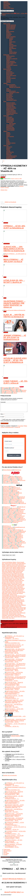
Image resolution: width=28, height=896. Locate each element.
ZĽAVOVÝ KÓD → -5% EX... (12, 689)
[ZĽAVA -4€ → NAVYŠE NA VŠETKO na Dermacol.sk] (14, 310)
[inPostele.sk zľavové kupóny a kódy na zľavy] (14, 522)
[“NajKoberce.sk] (6, 545)
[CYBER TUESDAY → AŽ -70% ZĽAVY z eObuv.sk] (15, 376)
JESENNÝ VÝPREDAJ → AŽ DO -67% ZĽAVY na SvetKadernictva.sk (14, 337)
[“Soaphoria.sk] (22, 542)
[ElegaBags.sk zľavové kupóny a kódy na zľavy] (6, 532)
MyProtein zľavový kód (17, 575)
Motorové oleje (10, 127)
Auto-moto (6, 115)
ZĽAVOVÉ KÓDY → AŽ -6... (12, 666)
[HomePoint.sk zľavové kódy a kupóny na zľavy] (20, 502)
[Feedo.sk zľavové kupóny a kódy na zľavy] (5, 510)
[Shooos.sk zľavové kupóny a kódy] (19, 486)
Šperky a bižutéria (11, 36)
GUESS (11, 44)
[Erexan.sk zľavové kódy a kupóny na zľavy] (12, 502)
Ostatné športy (10, 114)
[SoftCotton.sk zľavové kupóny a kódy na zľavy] (21, 506)
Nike (10, 49)
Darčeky (8, 133)
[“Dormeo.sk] (18, 544)
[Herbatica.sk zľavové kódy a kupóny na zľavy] (6, 503)
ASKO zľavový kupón (11, 566)
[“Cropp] (19, 545)
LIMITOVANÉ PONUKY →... (12, 694)
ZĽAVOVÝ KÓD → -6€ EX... (12, 657)
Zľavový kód (6, 243)
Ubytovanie (9, 146)
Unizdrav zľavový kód (7, 576)
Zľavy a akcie (6, 7)
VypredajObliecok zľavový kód (9, 596)
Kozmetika (9, 34)
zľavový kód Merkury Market (9, 562)
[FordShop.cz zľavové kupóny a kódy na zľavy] (6, 531)
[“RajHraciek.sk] (6, 542)
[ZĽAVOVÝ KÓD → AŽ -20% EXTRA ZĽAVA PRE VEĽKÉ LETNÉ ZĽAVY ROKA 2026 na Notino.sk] (15, 651)
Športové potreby (10, 102)
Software (8, 67)
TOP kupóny (6, 3)
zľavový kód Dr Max (13, 589)
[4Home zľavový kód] (23, 391)
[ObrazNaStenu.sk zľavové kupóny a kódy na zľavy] (19, 516)
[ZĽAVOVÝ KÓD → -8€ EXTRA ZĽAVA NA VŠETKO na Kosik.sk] (15, 669)
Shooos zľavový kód (14, 612)
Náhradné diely (10, 124)
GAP (10, 43)
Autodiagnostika (10, 128)
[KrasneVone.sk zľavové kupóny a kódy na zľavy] (14, 518)
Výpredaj (3, 177)
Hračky (8, 135)
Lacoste (11, 47)
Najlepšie (5, 1)
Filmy (7, 139)
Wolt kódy (4, 593)
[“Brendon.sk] (14, 542)
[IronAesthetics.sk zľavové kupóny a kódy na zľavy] (18, 529)
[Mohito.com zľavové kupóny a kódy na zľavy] (13, 479)
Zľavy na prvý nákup (8, 8)
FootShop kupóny (6, 584)
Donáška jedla (10, 152)
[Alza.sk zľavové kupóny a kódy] (19, 479)
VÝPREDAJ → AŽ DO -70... (12, 726)
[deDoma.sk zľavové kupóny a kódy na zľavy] (20, 510)
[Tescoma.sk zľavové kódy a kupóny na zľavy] (5, 493)
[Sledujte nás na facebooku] (9, 775)
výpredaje (4, 615)
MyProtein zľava (12, 585)
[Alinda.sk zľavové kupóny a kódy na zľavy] (12, 514)
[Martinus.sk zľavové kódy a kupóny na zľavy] (5, 500)
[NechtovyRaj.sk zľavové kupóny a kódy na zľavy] (18, 512)
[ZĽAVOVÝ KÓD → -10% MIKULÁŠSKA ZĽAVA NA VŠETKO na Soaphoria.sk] (15, 242)
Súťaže (5, 852)
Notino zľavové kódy (12, 590)
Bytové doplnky (10, 73)
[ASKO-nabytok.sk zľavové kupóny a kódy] (15, 475)
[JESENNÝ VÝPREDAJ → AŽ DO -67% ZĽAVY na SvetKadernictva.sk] (15, 331)
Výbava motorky (10, 130)
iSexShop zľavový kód (10, 602)
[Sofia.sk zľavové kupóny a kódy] (12, 476)
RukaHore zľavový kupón (15, 581)
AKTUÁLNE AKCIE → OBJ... (12, 685)
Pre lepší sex (9, 96)
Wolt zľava (4, 571)
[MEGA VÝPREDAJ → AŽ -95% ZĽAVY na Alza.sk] (15, 255)
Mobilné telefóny (10, 56)
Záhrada (8, 82)
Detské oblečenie (10, 27)
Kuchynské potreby (11, 75)
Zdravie (5, 83)
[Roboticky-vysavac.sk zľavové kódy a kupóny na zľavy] (15, 489)
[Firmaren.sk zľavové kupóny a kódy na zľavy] (22, 503)
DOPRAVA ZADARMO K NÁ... (12, 643)
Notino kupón (5, 597)
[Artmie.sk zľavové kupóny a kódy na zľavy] (5, 512)
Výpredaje (6, 5)
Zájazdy (8, 148)
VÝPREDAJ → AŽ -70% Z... (12, 638)
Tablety (8, 60)
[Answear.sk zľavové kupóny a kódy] (14, 480)
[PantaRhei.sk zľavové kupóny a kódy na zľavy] (12, 510)
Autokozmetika (10, 119)
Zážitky (8, 132)
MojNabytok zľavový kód (15, 580)
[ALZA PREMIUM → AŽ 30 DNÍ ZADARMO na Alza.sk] (15, 845)
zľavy (11, 616)
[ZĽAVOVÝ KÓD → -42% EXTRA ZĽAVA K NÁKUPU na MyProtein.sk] (9, 716)
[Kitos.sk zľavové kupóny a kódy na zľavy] (4, 517)
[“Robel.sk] (5, 540)
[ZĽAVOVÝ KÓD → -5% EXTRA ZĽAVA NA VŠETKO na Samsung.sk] (15, 688)
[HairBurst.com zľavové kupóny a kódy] (6, 480)
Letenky (8, 150)
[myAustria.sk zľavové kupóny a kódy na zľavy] (21, 496)
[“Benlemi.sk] (11, 540)
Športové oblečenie (11, 104)
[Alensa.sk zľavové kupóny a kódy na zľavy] (14, 519)
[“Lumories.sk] (18, 540)
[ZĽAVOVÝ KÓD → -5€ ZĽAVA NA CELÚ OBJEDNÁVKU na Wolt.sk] (15, 660)
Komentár (3, 402)
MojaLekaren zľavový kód (8, 607)
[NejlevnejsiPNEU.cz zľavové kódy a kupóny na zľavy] (16, 499)
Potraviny (8, 154)
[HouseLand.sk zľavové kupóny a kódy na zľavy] (6, 522)
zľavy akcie (11, 618)
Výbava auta (9, 122)
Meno (2, 414)
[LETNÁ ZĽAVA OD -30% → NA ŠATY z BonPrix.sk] (15, 276)
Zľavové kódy (6, 4)
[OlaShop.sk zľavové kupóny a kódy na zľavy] (19, 537)
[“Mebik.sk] (14, 545)
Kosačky (8, 80)
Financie (8, 79)
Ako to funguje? (7, 850)
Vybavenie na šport (11, 108)
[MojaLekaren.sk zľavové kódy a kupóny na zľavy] (6, 490)
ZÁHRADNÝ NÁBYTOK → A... (13, 702)
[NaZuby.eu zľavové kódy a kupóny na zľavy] (5, 502)
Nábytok (8, 70)
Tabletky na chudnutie (14, 87)
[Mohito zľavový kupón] (14, 391)
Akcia (4, 277)
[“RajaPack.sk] (6, 546)
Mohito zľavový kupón (14, 603)
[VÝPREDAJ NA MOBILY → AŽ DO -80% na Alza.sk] (15, 823)
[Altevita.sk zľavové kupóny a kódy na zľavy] (11, 516)
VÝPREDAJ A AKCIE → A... (12, 698)
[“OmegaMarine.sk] (7, 548)
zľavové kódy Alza (6, 575)
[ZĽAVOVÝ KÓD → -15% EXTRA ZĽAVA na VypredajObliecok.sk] (15, 673)
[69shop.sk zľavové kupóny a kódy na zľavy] (18, 514)
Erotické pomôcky (10, 157)
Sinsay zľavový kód (15, 610)
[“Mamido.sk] (11, 541)
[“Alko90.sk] (15, 548)
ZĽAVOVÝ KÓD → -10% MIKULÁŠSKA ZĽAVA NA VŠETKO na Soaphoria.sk (13, 249)
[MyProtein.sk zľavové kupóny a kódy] (6, 479)
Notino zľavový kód (19, 577)
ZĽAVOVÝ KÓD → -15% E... (12, 675)
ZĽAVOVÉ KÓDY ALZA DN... (12, 647)
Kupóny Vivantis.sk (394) (16, 178)
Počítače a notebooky (11, 58)
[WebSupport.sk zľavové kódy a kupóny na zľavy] (6, 491)
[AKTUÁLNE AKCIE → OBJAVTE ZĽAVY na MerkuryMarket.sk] (15, 683)
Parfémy (8, 32)
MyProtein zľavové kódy (15, 598)
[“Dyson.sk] (5, 544)
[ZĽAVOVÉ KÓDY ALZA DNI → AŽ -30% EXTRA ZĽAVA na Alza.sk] (15, 646)
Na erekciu (9, 97)
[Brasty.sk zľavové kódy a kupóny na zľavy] (14, 490)
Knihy (7, 140)
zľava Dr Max (16, 579)
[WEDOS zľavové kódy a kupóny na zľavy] (19, 493)
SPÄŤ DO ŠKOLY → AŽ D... (12, 711)
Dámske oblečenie (11, 25)
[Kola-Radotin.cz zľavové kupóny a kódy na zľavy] (18, 535)
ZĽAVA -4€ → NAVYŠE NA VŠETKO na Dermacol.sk (13, 316)
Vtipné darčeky (10, 136)
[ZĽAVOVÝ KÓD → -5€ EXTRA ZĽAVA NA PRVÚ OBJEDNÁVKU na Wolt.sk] (15, 720)
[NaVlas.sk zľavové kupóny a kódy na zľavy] (22, 531)
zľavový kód (17, 616)
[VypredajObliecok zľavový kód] (6, 390)
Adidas (11, 39)
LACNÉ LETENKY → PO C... (12, 838)
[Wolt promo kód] (2, 389)
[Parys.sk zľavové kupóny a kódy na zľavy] (13, 506)
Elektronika (6, 54)
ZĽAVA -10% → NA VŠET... (12, 707)
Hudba (8, 141)
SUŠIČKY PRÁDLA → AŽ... (12, 842)
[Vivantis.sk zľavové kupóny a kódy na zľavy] (11, 539)
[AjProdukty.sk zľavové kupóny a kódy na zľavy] (21, 509)
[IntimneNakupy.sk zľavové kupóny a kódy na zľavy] (17, 521)
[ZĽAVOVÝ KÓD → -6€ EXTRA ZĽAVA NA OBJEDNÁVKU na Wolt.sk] (1, 889)
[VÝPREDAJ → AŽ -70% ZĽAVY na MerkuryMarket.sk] (15, 637)
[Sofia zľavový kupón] (18, 390)
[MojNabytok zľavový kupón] (8, 393)
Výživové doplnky (10, 84)
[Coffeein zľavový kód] (14, 393)
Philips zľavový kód (21, 607)
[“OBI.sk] (17, 541)
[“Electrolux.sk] (14, 546)
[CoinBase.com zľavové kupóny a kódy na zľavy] (6, 508)
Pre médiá (6, 853)
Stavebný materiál (11, 78)
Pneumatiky (9, 117)
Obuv (7, 30)
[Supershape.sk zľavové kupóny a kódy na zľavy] (19, 517)
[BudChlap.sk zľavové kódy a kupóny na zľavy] (15, 491)
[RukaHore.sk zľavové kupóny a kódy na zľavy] (13, 509)
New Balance (12, 48)
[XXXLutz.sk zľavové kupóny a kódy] (5, 476)
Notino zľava (9, 568)
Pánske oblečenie (11, 26)
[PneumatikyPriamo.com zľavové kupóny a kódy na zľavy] (8, 533)
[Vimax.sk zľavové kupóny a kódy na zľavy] (22, 518)
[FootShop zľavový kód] (16, 387)
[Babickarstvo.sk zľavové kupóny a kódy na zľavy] (6, 496)
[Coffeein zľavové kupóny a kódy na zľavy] (5, 486)
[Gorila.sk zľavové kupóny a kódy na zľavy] (11, 512)
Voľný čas (5, 145)
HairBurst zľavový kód (15, 606)
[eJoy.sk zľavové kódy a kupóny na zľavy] (16, 494)
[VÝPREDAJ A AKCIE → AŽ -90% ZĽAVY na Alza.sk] (15, 697)
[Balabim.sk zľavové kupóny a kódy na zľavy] (5, 514)
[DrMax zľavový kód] (3, 391)
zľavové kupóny (13, 614)
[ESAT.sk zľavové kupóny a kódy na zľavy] (14, 496)
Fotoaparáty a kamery (11, 65)
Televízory (8, 57)
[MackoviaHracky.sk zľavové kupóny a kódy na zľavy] (7, 529)
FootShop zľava (20, 570)
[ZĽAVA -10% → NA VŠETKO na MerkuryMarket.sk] (15, 705)
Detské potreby (10, 109)
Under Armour (12, 53)
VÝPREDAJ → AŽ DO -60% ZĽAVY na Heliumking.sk (14, 227)
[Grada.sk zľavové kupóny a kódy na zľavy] (18, 533)
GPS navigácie (10, 121)
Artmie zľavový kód (13, 611)
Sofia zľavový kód (17, 572)
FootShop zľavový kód (7, 574)
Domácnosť (9, 71)
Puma (10, 51)
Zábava (5, 131)
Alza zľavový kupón (7, 579)
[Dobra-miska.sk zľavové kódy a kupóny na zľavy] (14, 495)
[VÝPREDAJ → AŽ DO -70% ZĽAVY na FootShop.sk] (15, 828)
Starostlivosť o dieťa (11, 100)
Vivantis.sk (17, 427)
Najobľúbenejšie (9, 427)
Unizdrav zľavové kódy (11, 601)
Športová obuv (10, 105)
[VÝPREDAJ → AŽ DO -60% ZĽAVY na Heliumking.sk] (15, 221)
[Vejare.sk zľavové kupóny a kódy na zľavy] (15, 498)
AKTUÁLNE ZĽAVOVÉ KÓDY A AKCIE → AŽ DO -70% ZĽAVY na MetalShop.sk (15, 360)
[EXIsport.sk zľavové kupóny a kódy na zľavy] (11, 528)
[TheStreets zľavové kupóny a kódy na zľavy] (15, 483)
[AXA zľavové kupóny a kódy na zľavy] (12, 481)
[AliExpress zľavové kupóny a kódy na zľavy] (6, 483)
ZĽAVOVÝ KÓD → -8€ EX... (12, 670)
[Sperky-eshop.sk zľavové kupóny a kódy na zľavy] (7, 498)
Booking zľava (21, 596)
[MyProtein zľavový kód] (23, 390)
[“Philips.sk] (5, 541)
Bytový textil (9, 74)
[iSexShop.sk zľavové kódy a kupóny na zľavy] (13, 500)
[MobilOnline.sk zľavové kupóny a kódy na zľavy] (6, 526)
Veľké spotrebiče (10, 61)
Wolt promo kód (22, 566)
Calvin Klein (12, 41)
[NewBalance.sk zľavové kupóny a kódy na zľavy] (14, 531)
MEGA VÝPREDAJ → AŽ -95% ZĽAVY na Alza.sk (13, 260)
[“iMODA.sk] (21, 546)
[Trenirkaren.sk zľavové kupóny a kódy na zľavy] (21, 519)
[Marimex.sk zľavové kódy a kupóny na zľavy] (5, 489)
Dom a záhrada (7, 69)
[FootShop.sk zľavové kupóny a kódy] (6, 475)
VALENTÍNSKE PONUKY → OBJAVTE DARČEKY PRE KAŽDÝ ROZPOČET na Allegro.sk (14, 304)
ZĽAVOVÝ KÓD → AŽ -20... (12, 653)
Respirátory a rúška (14, 92)
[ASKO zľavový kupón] (21, 387)
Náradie (8, 76)
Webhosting (9, 158)
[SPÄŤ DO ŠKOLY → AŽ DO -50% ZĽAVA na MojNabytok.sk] (15, 710)
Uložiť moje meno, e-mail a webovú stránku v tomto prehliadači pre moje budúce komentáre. (13, 420)
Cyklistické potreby (11, 111)
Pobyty (8, 149)
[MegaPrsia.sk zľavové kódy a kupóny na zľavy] (16, 487)
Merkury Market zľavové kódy (15, 571)
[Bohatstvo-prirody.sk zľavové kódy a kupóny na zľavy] (7, 494)
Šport (4, 101)
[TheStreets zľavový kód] (8, 391)
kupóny (19, 614)
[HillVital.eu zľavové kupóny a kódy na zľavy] (10, 517)
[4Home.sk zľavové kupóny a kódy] (18, 476)
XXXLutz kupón (21, 592)
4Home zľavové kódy (14, 588)
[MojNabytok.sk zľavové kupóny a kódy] (16, 470)
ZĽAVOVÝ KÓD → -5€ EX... (12, 722)
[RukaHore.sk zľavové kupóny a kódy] (12, 477)
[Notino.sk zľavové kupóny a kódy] (5, 477)
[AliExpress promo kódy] (13, 389)
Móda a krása (6, 23)
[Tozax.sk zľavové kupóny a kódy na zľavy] (5, 535)
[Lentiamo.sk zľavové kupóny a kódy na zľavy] (21, 532)
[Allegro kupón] (18, 389)
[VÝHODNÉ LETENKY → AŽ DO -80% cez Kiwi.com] (15, 832)
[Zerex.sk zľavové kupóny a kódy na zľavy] (5, 539)
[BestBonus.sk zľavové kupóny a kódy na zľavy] (14, 526)
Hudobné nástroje (10, 143)
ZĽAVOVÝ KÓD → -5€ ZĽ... (12, 661)
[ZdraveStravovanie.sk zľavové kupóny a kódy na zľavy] (19, 513)
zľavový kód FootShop (10, 563)
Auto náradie (12, 123)
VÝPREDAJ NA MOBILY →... (12, 825)
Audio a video (9, 63)
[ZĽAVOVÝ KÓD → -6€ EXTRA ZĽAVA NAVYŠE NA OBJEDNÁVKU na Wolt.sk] (15, 656)
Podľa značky (9, 38)
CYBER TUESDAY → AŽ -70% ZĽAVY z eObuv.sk (15, 382)
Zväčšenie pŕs (12, 86)
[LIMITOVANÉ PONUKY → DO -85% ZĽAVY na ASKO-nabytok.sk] (15, 692)
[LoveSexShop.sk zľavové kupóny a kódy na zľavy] (7, 521)
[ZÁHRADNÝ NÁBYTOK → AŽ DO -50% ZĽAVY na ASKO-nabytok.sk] (15, 701)
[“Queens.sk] (11, 544)
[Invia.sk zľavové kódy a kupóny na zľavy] (19, 500)
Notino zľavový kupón (11, 586)
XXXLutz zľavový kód (9, 570)
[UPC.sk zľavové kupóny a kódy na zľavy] (4, 537)
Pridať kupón (6, 849)
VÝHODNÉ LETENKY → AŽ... (12, 833)
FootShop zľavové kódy (12, 564)
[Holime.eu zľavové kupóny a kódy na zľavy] (5, 509)
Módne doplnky (10, 31)
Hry (7, 137)
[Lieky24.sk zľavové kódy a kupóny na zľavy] (12, 493)
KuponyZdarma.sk (5, 857)
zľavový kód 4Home (7, 572)
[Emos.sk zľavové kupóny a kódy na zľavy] (10, 535)
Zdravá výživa (9, 98)
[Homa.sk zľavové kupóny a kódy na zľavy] (12, 536)
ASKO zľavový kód (19, 574)
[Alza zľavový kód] (11, 387)
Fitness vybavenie (11, 110)
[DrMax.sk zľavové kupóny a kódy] (19, 477)
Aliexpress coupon (9, 577)
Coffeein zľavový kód (15, 605)
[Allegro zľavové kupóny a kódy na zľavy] (12, 486)
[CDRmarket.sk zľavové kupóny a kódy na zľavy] (6, 519)
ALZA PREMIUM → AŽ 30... (12, 847)
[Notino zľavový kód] (18, 391)
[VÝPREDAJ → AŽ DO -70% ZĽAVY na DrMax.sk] (15, 725)
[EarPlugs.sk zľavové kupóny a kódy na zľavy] (5, 536)
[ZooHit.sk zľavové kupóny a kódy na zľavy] (5, 528)
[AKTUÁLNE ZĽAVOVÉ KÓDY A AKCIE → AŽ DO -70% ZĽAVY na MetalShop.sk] (15, 353)
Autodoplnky (9, 126)
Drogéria (8, 35)
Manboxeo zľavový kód (8, 599)
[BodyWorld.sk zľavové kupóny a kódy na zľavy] (11, 537)
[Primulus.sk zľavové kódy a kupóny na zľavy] (5, 495)
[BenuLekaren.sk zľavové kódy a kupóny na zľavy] (6, 487)
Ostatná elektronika (11, 62)
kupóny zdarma (6, 616)
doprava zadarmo (19, 615)
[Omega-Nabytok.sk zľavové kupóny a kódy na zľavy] (7, 513)
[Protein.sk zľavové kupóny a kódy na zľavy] (21, 498)
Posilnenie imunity (11, 91)
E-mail (3, 416)
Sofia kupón (15, 584)
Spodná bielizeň (10, 28)
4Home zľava (13, 594)
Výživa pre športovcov (12, 113)
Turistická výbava (10, 106)
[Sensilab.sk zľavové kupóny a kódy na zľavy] (19, 536)
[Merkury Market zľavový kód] (5, 387)
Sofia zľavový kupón (14, 597)
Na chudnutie (9, 93)
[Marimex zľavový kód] (13, 390)
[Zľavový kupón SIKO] (2, 393)
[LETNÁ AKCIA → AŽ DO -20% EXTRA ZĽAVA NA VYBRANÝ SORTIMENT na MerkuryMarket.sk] (15, 679)
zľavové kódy (11, 615)
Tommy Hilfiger (13, 52)
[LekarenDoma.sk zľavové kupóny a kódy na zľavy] (16, 508)
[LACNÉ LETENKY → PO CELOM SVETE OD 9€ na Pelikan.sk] (15, 837)
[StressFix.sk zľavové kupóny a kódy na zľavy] (5, 518)
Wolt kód (14, 592)
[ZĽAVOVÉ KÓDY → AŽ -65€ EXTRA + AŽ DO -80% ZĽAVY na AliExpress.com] (15, 665)
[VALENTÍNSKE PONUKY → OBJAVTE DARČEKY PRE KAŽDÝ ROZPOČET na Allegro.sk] (15, 296)
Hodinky (8, 66)
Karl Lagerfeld (12, 45)
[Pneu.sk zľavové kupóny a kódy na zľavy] (4, 516)
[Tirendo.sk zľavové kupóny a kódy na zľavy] (14, 532)
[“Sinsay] (22, 541)
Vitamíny (8, 89)
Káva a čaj (9, 153)
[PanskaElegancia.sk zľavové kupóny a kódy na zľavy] (19, 527)
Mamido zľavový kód (17, 609)
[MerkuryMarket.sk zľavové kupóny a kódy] (7, 470)
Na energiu (9, 95)
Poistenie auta (10, 118)
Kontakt (5, 854)
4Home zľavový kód (7, 567)
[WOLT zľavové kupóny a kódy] (4, 481)
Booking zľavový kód (7, 583)
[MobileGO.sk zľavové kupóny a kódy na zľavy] (6, 506)
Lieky (7, 88)
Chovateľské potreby (11, 156)
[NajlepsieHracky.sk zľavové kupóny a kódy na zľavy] (7, 527)
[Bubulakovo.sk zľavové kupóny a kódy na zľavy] (14, 503)
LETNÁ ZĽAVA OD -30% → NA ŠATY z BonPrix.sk (14, 281)
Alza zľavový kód (17, 583)
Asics (10, 40)
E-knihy (8, 144)
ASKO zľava (8, 592)
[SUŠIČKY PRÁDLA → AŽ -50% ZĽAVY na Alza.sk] (15, 841)
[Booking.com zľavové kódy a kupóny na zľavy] (6, 499)
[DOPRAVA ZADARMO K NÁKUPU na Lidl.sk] (15, 641)
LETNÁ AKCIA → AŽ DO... (11, 680)
